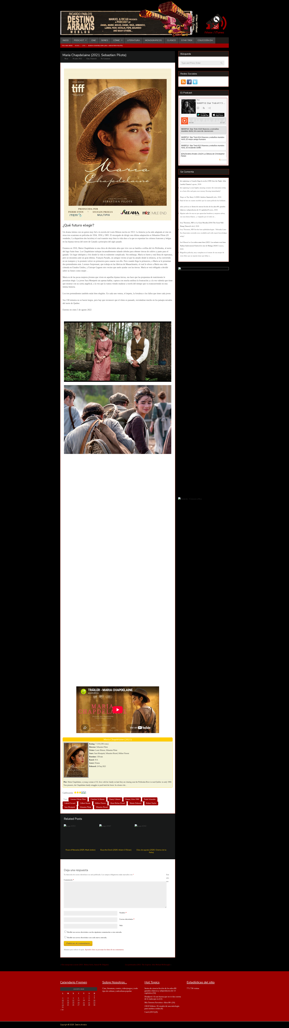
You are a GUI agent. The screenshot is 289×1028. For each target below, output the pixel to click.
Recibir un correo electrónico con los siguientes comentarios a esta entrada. (94, 932)
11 (68, 1000)
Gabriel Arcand (69, 803)
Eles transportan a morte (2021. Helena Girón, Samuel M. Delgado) (85, 965)
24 (63, 1005)
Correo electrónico (126, 919)
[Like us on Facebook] (189, 81)
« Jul (62, 1010)
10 (63, 1000)
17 (63, 1002)
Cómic (115, 40)
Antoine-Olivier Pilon (78, 799)
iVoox (209, 32)
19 (73, 1002)
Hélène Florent (100, 803)
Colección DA (205, 40)
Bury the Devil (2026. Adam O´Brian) (115, 850)
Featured (93, 58)
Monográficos (153, 40)
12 (73, 1000)
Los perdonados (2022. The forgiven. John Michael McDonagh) (147, 965)
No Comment (105, 58)
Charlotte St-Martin (97, 799)
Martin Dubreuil (135, 803)
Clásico (171, 40)
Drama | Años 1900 (132, 799)
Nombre (123, 913)
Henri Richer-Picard (117, 803)
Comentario (69, 880)
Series (104, 40)
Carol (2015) (149, 1012)
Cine (93, 40)
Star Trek (186, 40)
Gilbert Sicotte (85, 803)
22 (89, 1002)
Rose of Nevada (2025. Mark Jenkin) (80, 850)
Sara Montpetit (69, 807)
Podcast (77, 40)
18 (68, 1002)
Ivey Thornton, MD (187, 223)
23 (94, 1002)
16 (94, 1000)
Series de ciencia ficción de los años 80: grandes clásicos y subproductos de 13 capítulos (160, 990)
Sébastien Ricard (102, 807)
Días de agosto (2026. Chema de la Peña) (151, 851)
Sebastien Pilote (85, 807)
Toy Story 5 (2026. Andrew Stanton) (199, 197)
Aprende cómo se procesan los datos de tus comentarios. (104, 949)
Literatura (133, 40)
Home (77, 45)
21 (84, 1002)
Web (121, 925)
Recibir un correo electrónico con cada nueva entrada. (87, 937)
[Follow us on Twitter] (195, 81)
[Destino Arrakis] (131, 34)
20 (78, 1002)
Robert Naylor (151, 803)
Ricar (66, 58)
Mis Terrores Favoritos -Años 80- (157, 1002)
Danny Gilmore (114, 799)
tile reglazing (184, 181)
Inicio (66, 40)
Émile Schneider (150, 799)
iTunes (219, 32)
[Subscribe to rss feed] (183, 81)
